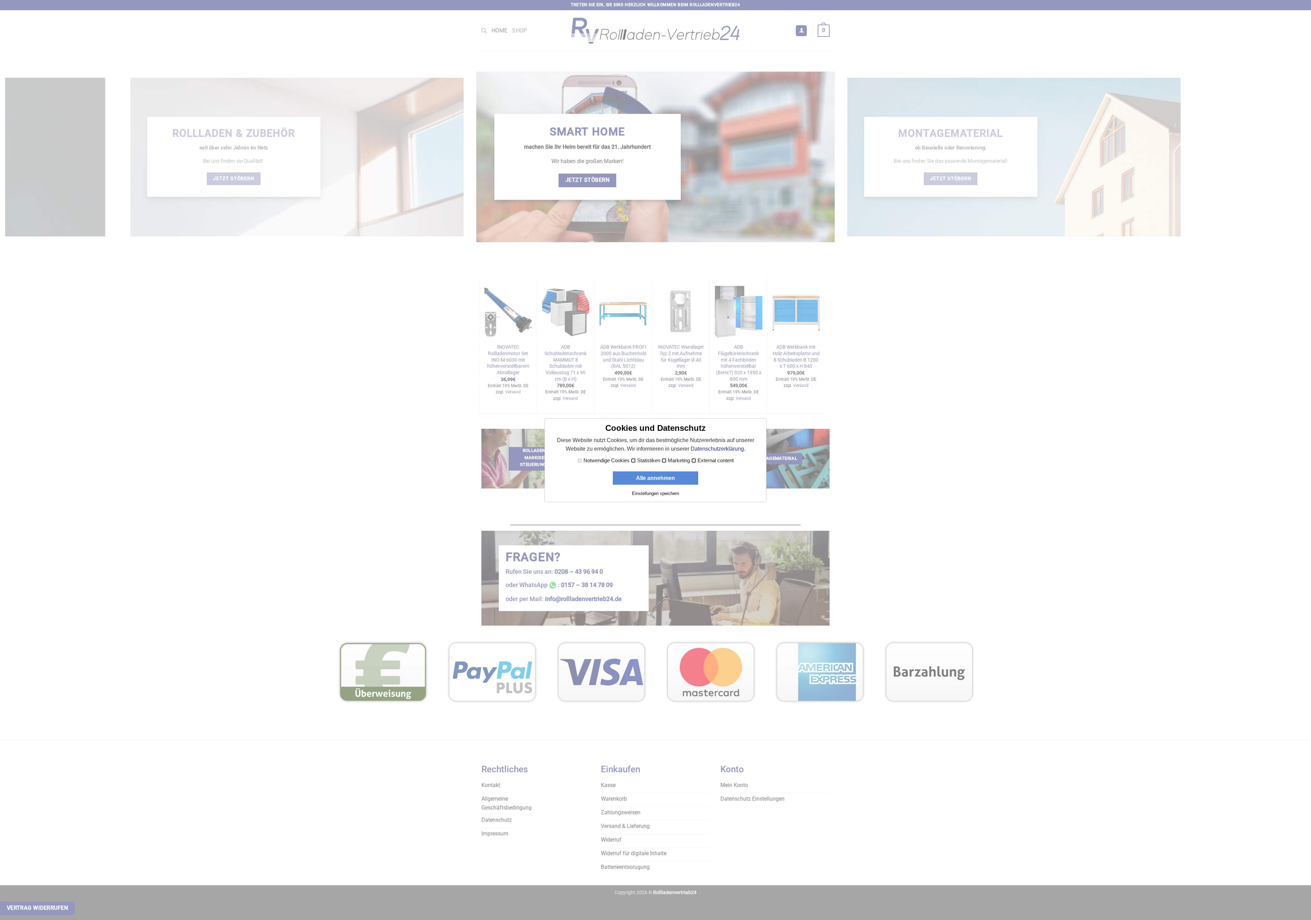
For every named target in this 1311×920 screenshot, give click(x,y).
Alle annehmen (655, 478)
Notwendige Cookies (606, 460)
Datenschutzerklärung (717, 449)
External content (715, 460)
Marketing (679, 460)
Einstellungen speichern (655, 493)
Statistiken (648, 460)
